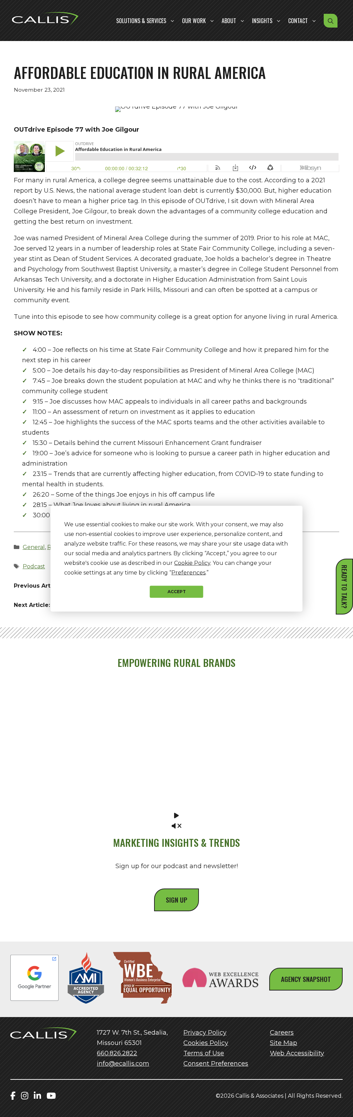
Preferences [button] (188, 572)
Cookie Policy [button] (192, 562)
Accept (177, 591)
